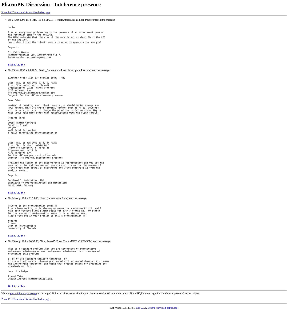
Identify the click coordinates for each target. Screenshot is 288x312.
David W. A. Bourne (144, 307)
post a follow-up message (23, 293)
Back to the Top (16, 64)
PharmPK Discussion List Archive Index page (25, 12)
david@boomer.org (167, 307)
